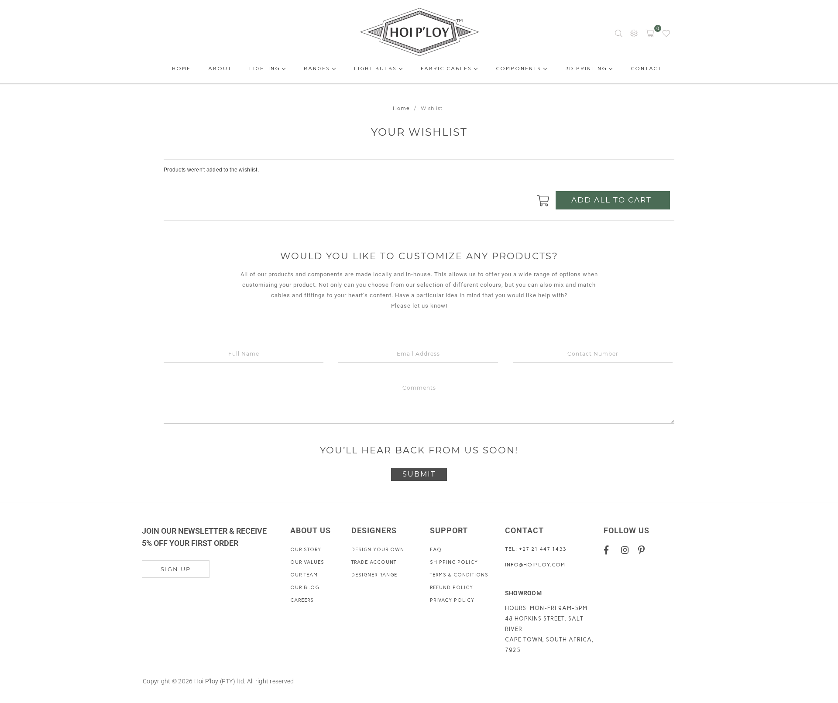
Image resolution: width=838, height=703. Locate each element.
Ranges (318, 68)
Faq (436, 549)
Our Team (304, 575)
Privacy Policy (452, 600)
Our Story (305, 549)
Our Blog (304, 587)
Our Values (307, 562)
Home (181, 70)
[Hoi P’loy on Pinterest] (643, 550)
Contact (646, 70)
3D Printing (587, 68)
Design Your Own (377, 549)
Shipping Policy (454, 562)
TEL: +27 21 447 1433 (535, 549)
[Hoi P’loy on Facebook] (609, 550)
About (220, 70)
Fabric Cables (447, 68)
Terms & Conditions (459, 575)
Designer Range (374, 575)
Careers (302, 600)
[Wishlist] (666, 32)
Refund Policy (451, 587)
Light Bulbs (376, 68)
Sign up (176, 569)
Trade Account (373, 562)
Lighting (265, 68)
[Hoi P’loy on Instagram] (626, 550)
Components (519, 68)
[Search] (618, 32)
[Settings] (634, 32)
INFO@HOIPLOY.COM (535, 565)
